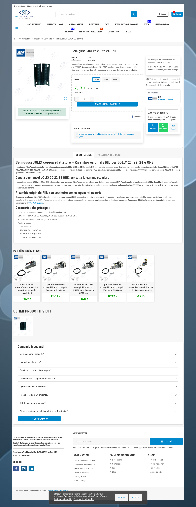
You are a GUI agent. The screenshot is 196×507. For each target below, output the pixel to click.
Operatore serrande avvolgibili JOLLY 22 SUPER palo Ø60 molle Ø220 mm (84, 288)
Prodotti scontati (156, 460)
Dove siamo (19, 6)
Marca (74, 57)
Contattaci (33, 6)
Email (173, 129)
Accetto (135, 497)
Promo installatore (157, 464)
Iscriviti (167, 441)
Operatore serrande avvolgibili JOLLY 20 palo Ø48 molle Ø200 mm (55, 287)
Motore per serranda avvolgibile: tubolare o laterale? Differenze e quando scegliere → (105, 135)
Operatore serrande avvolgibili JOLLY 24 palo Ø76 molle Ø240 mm (112, 287)
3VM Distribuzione (35, 203)
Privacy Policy (80, 476)
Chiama (153, 129)
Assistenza (64, 490)
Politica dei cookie (63, 499)
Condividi (137, 117)
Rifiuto (121, 497)
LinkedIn (31, 468)
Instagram (24, 468)
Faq (113, 468)
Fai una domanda (39, 419)
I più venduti (155, 468)
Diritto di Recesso (81, 472)
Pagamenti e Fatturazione (84, 464)
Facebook (16, 468)
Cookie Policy (79, 480)
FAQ (51, 6)
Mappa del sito (156, 472)
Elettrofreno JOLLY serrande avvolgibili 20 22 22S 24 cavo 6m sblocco (140, 287)
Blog (43, 6)
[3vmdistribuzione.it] (24, 14)
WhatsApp (163, 129)
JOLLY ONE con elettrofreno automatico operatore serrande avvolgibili (26, 288)
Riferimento (76, 60)
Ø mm (76, 80)
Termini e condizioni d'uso (84, 460)
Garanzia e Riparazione (83, 468)
